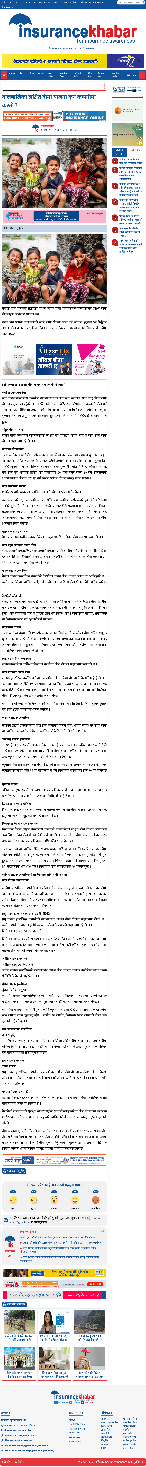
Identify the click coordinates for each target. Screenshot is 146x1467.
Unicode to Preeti (9, 2)
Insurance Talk (99, 2)
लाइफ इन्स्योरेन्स (130, 1419)
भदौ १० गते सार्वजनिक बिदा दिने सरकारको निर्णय (130, 161)
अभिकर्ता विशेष (77, 75)
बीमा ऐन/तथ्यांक (115, 75)
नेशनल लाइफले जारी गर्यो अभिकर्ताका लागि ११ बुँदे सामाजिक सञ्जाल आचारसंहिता (130, 173)
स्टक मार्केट (50, 75)
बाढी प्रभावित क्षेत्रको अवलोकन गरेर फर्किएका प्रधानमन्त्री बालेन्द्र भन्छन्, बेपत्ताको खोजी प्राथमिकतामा (59, 1259)
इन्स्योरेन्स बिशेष (130, 1423)
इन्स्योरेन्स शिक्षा (63, 75)
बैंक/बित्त (90, 75)
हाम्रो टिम (19, 1462)
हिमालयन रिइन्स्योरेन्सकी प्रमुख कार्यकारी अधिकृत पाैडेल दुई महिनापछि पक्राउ (54, 1340)
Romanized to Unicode (47, 2)
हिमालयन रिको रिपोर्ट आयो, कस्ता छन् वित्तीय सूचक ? (129, 232)
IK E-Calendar (7, 7)
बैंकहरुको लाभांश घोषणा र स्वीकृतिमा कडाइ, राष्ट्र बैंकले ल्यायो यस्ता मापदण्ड (19, 1377)
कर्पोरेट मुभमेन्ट (129, 1441)
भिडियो (104, 1448)
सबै (103, 1232)
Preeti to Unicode (27, 2)
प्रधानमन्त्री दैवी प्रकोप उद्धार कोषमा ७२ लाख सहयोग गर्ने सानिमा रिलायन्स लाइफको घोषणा (62, 1243)
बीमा (21, 73)
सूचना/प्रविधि (106, 1437)
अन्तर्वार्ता (41, 73)
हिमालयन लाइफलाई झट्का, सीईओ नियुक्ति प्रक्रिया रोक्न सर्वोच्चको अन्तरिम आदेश (129, 205)
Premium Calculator (68, 2)
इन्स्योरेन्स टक (129, 1448)
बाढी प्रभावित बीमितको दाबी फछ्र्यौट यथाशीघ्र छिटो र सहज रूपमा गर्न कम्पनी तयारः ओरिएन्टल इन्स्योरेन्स (58, 1250)
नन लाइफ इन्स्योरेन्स (109, 1423)
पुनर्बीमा (126, 1430)
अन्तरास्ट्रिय (106, 1430)
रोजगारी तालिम (129, 1444)
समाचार (12, 73)
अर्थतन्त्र (31, 73)
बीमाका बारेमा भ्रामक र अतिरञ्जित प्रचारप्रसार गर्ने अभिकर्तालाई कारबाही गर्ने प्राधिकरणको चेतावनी (130, 189)
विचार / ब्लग (101, 75)
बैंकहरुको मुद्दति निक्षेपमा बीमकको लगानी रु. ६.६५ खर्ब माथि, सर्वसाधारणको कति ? (89, 1377)
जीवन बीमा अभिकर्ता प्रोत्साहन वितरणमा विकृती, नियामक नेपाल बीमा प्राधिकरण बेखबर (131, 246)
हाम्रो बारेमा (6, 1462)
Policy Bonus (85, 2)
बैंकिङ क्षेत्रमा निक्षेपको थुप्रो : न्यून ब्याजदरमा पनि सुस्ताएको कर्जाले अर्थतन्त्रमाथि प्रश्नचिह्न (54, 1377)
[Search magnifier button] (143, 2)
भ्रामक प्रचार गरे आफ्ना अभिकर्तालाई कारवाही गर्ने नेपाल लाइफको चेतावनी (130, 219)
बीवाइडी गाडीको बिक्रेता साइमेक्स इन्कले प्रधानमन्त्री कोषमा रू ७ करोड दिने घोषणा (59, 1238)
